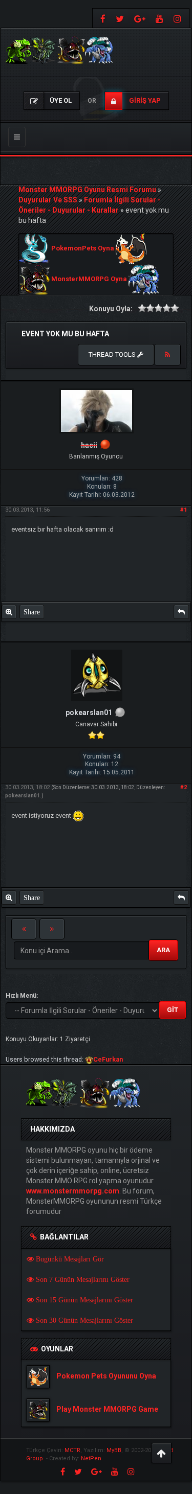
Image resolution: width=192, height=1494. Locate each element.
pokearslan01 (22, 795)
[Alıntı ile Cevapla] (181, 612)
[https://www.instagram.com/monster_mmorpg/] (178, 18)
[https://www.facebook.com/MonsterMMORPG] (102, 18)
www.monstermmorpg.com (72, 1191)
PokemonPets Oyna (83, 248)
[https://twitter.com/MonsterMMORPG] (120, 18)
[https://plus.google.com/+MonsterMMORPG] (140, 18)
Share (32, 611)
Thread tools (113, 354)
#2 (183, 787)
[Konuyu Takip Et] (167, 354)
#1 (183, 510)
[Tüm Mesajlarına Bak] (9, 612)
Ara (163, 950)
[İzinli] (105, 445)
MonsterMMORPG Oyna (89, 279)
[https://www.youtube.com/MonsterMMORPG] (159, 18)
